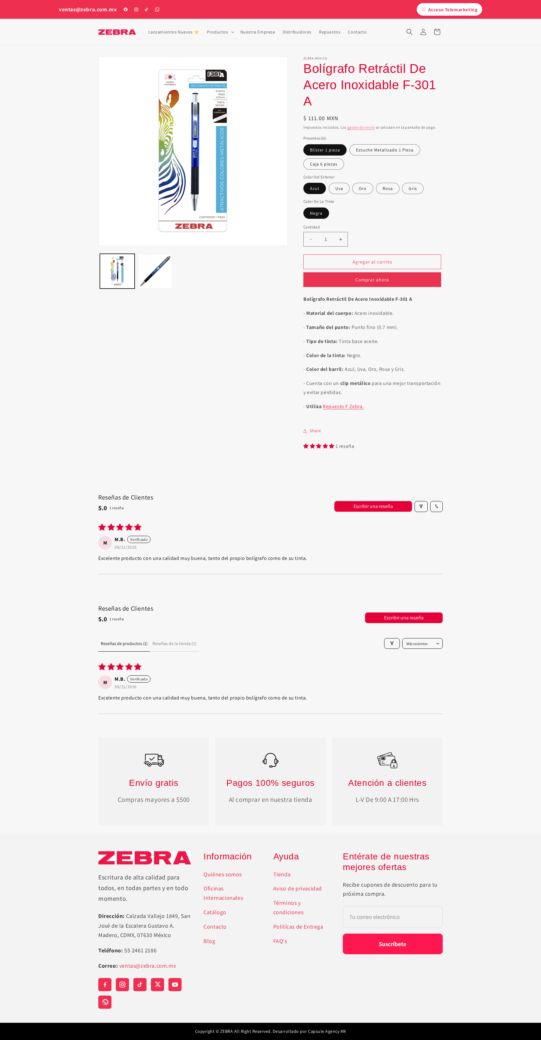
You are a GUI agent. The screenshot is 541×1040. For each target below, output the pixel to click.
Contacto (215, 926)
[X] (157, 984)
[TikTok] (146, 9)
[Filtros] (421, 506)
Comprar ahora (372, 280)
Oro (363, 188)
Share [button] (315, 430)
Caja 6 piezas (323, 164)
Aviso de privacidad (297, 888)
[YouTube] (175, 984)
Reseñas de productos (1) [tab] (124, 643)
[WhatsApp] (157, 9)
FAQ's (280, 941)
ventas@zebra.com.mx (88, 10)
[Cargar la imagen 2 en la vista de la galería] (155, 271)
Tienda (282, 874)
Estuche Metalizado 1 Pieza (385, 150)
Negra (316, 213)
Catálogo (215, 912)
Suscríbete (392, 944)
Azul (314, 188)
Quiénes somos (223, 874)
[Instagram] (136, 9)
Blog (209, 941)
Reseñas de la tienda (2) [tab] (174, 643)
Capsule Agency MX (327, 1031)
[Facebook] (125, 9)
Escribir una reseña (373, 506)
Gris (413, 188)
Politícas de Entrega (298, 926)
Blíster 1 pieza (325, 150)
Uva (339, 188)
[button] (219, 31)
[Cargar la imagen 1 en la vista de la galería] (117, 271)
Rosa (388, 188)
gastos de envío (361, 127)
